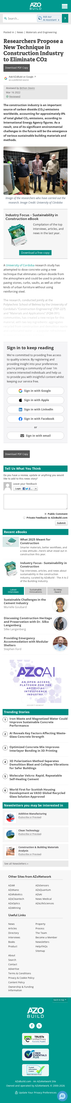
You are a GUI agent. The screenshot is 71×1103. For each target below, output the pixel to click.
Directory (13, 933)
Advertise (13, 968)
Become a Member (46, 937)
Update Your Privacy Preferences (37, 1092)
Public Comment (58, 513)
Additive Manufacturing (32, 813)
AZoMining (14, 907)
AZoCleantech (16, 898)
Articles (12, 928)
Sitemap (40, 950)
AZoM (11, 885)
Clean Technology (28, 830)
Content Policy (16, 982)
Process (40, 928)
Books (11, 942)
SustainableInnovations (35, 590)
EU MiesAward (58, 590)
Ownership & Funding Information (21, 988)
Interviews (14, 937)
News (20, 32)
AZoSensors (42, 885)
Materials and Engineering (41, 32)
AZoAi (39, 894)
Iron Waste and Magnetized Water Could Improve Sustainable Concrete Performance (38, 722)
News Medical (44, 898)
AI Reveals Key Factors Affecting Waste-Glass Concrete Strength (37, 735)
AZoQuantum (43, 889)
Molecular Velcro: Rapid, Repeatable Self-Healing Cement (35, 777)
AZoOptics (14, 903)
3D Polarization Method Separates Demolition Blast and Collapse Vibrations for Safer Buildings (38, 764)
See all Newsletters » (16, 863)
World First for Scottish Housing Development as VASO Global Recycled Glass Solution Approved (37, 793)
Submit (61, 523)
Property (40, 924)
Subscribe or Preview (29, 817)
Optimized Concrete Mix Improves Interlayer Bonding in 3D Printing (34, 748)
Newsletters (42, 942)
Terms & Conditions (19, 973)
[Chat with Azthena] (62, 1096)
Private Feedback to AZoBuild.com (47, 517)
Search (12, 959)
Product (12, 946)
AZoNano (13, 889)
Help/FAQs (42, 946)
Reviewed (14, 96)
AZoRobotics (15, 894)
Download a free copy (35, 253)
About (11, 955)
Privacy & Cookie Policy (21, 977)
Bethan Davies (27, 88)
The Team (41, 933)
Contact (12, 964)
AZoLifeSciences (45, 903)
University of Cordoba (20, 265)
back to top (59, 999)
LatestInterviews (13, 590)
